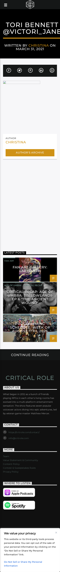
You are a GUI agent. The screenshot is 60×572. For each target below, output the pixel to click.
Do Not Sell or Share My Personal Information (23, 563)
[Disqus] (30, 203)
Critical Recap (33, 285)
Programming (12, 317)
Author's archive (30, 152)
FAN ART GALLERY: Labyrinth (30, 269)
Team (6, 456)
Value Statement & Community (20, 460)
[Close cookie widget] (56, 532)
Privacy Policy (10, 471)
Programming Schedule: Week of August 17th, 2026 (30, 327)
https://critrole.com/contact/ (24, 432)
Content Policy (11, 464)
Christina (38, 45)
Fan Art (9, 260)
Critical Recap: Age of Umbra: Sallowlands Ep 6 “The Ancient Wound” (30, 297)
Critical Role (30, 377)
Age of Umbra (12, 285)
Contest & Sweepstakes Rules (19, 467)
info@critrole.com (18, 438)
